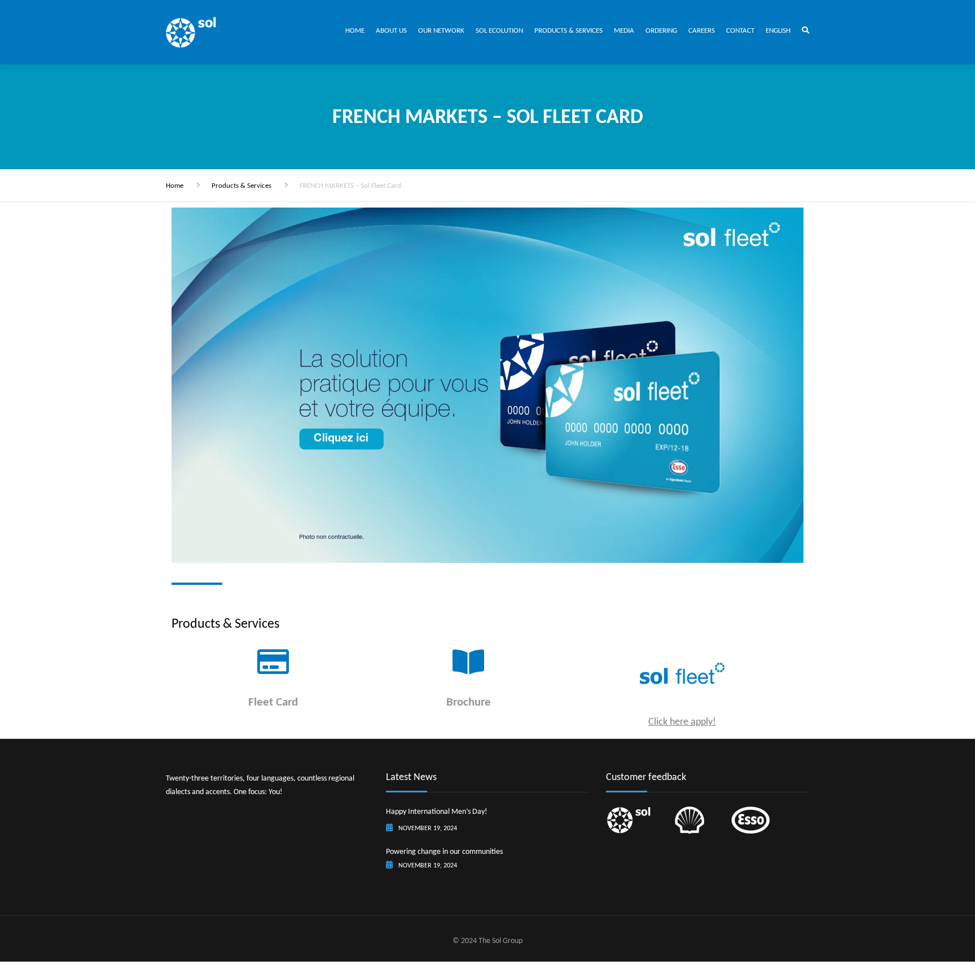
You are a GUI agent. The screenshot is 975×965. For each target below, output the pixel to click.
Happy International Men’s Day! (437, 811)
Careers (701, 30)
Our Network (441, 30)
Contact (740, 30)
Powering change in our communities (444, 851)
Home (354, 30)
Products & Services (568, 30)
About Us (391, 30)
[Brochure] (468, 661)
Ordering (661, 30)
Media (624, 30)
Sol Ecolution (499, 30)
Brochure (468, 701)
